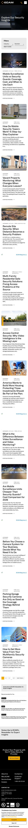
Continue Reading (8, 98)
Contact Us (18, 774)
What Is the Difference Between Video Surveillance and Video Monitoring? (13, 439)
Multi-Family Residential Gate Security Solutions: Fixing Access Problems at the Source (13, 701)
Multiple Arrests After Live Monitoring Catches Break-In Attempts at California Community (13, 709)
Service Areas (6, 779)
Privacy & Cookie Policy (11, 816)
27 (14, 678)
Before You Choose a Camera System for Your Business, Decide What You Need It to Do (13, 547)
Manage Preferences (14, 826)
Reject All (14, 823)
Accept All (14, 819)
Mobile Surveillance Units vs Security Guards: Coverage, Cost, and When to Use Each (13, 79)
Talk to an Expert (14, 758)
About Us (4, 774)
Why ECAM (5, 776)
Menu (25, 2)
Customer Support (18, 777)
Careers (4, 782)
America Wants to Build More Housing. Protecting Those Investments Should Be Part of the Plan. (13, 388)
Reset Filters (7, 46)
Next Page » (20, 679)
